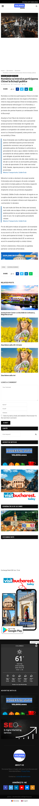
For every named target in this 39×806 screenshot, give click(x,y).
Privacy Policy (25, 771)
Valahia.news (6, 84)
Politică (9, 75)
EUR (12, 570)
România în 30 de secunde (12, 506)
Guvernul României (13, 267)
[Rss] (32, 787)
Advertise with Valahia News (30, 2)
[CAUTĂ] (36, 434)
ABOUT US (19, 765)
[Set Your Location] (36, 646)
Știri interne (15, 75)
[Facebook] (5, 787)
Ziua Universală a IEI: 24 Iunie (11, 345)
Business (4, 75)
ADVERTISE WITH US (9, 442)
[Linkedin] (16, 787)
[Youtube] (22, 787)
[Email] (27, 787)
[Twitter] (11, 787)
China (3, 267)
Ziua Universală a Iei (8, 375)
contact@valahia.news (23, 776)
